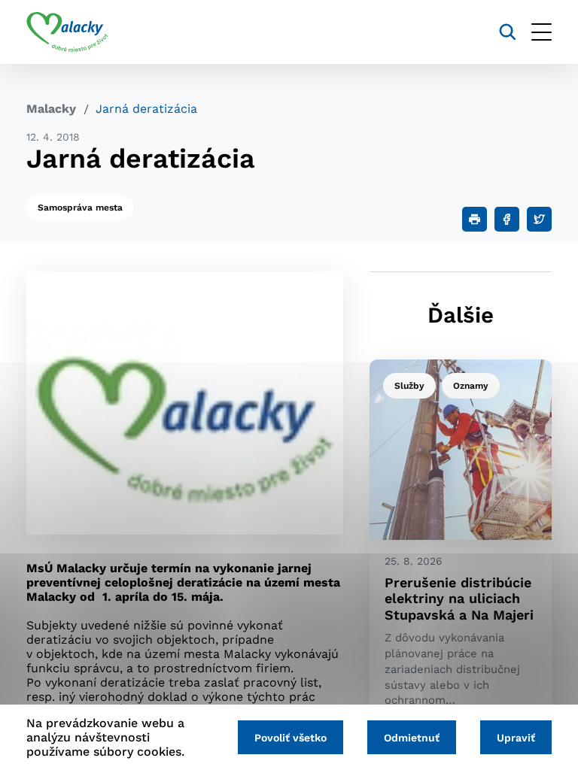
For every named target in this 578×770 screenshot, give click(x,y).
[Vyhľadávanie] (507, 32)
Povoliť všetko (290, 738)
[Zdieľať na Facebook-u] (506, 219)
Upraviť (516, 738)
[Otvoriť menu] (541, 32)
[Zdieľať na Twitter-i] (539, 219)
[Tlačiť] (474, 219)
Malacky (51, 109)
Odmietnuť (412, 738)
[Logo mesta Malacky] (67, 32)
